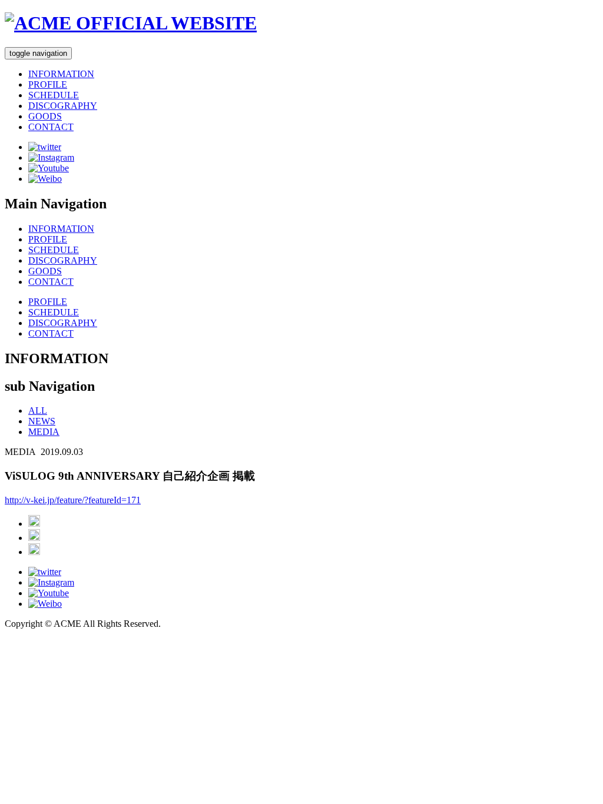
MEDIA (43, 432)
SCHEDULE (53, 95)
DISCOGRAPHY (62, 106)
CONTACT (51, 127)
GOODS (45, 116)
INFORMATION (61, 74)
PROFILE (47, 84)
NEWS (41, 421)
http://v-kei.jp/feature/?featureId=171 (73, 500)
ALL (37, 411)
